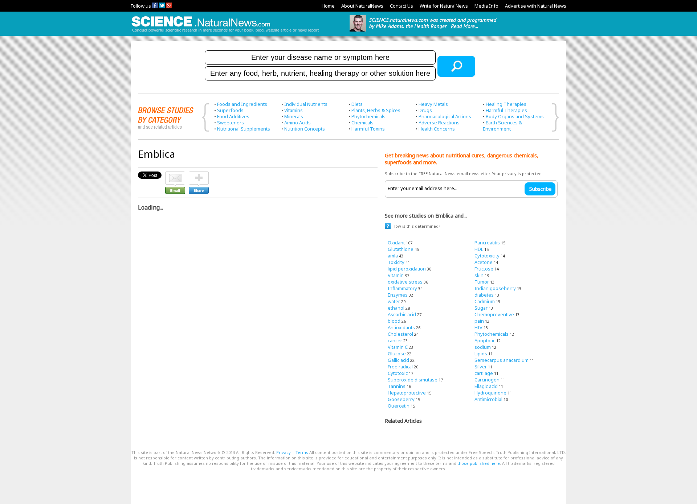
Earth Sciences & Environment (502, 125)
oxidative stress (405, 281)
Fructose (483, 268)
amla (393, 255)
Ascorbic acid (402, 314)
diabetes (484, 295)
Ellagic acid (486, 386)
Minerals (293, 116)
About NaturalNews (362, 6)
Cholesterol (400, 334)
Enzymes (398, 295)
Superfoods (230, 110)
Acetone (483, 262)
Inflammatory (402, 288)
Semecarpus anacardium (501, 360)
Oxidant (396, 242)
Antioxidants (401, 327)
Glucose (397, 353)
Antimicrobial (488, 399)
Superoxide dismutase (412, 379)
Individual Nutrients (305, 104)
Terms (301, 452)
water (394, 301)
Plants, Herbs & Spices (375, 110)
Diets (357, 104)
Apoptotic (484, 340)
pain (479, 321)
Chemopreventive (494, 314)
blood (394, 321)
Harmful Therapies (506, 110)
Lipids (480, 353)
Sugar (481, 308)
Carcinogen (487, 379)
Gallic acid (398, 360)
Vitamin (396, 275)
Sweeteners (230, 122)
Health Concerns (437, 128)
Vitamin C (398, 347)
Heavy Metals (433, 104)
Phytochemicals (368, 116)
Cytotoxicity (487, 255)
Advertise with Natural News (535, 6)
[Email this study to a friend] (175, 175)
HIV (478, 327)
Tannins (396, 386)
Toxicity (396, 262)
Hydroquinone (490, 392)
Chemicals (362, 122)
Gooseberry (401, 399)
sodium (482, 347)
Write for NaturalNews (444, 6)
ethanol (396, 308)
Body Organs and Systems (515, 116)
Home (328, 6)
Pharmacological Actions (445, 116)
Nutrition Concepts (304, 128)
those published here (478, 463)
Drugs (425, 110)
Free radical (400, 366)
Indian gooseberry (495, 288)
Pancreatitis (487, 242)
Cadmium (484, 301)
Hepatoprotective (407, 392)
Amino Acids (297, 122)
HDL (478, 249)
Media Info (486, 6)
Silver (480, 366)
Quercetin (398, 405)
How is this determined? (416, 226)
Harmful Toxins (368, 128)
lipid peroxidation (407, 268)
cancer (395, 340)
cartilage (483, 373)
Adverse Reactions (439, 122)
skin (479, 275)
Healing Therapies (506, 104)
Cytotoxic (398, 373)
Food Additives (233, 116)
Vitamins (293, 110)
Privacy (283, 452)
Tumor (481, 281)
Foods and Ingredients (242, 104)
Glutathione (400, 249)
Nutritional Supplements (243, 128)
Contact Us (401, 6)
